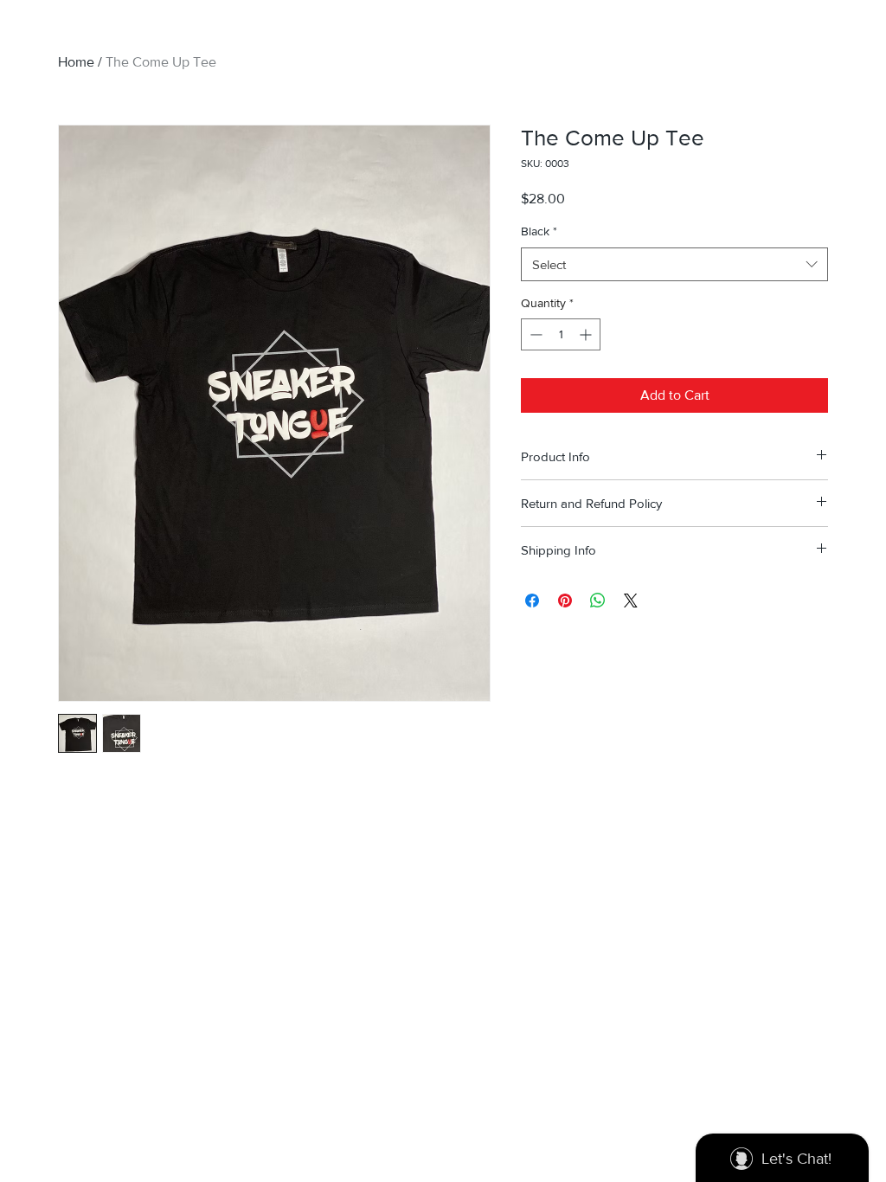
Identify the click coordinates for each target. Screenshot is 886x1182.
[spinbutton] (560, 334)
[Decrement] (534, 334)
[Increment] (587, 334)
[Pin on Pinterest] (565, 600)
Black (539, 231)
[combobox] (674, 264)
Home (76, 62)
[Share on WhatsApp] (597, 600)
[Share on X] (630, 600)
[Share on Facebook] (532, 600)
